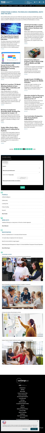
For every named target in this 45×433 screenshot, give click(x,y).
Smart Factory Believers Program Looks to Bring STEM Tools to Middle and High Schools (33, 62)
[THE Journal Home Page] (6, 2)
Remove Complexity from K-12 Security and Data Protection (14, 234)
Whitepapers (6, 232)
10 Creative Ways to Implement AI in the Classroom (12, 237)
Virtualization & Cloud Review (22, 419)
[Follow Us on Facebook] (36, 2)
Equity (31, 5)
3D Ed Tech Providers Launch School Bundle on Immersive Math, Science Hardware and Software (33, 27)
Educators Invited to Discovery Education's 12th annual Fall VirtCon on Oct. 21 (34, 97)
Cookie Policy (35, 426)
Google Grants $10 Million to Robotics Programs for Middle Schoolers (33, 80)
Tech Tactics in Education (22, 415)
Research (21, 5)
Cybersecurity (5, 200)
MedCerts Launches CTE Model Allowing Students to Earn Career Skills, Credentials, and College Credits (11, 86)
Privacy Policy (11, 174)
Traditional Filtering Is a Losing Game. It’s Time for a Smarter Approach (16, 222)
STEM (25, 5)
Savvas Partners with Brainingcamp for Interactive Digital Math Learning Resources (10, 67)
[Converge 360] (22, 381)
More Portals (4, 213)
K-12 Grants (16, 5)
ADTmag (22, 389)
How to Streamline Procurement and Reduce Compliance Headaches (16, 284)
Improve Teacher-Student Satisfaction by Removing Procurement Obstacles (17, 340)
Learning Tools (5, 203)
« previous (11, 149)
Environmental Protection (22, 396)
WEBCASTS (5, 220)
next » (34, 149)
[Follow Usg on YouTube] (39, 2)
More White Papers (6, 248)
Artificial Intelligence (6, 197)
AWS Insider (22, 391)
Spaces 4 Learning (22, 412)
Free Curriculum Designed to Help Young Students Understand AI (33, 117)
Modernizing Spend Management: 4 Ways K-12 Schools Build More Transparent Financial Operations (22, 244)
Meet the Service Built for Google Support (10, 241)
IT (33, 5)
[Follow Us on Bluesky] (34, 2)
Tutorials (10, 5)
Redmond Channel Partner (22, 408)
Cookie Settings (24, 428)
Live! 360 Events (22, 398)
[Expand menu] (43, 2)
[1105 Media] (22, 385)
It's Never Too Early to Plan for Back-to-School (11, 312)
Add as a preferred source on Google (29, 2)
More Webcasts (5, 225)
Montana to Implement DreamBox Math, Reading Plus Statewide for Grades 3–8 (10, 111)
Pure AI (22, 405)
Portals (5, 195)
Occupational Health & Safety (22, 403)
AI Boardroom (22, 387)
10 (31, 149)
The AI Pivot (22, 417)
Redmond (22, 407)
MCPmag (22, 400)
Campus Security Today (22, 393)
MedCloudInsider (22, 401)
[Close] (37, 421)
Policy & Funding (5, 207)
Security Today (22, 410)
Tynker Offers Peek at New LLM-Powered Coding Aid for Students (10, 129)
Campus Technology (22, 394)
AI (27, 5)
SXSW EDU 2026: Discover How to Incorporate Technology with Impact (16, 256)
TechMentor (22, 414)
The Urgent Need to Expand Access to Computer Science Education (10, 37)
